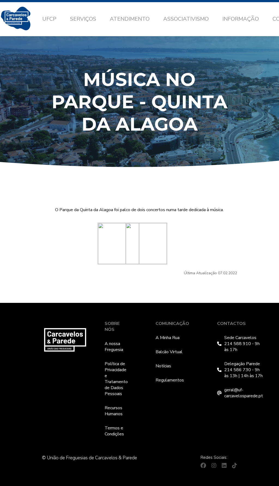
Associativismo (186, 19)
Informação (240, 19)
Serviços (83, 19)
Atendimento (130, 19)
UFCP (49, 19)
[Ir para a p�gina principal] (21, 19)
